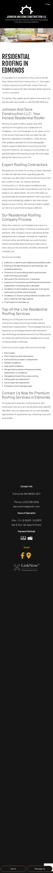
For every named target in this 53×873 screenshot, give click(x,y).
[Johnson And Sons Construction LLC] (26, 9)
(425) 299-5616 (31, 501)
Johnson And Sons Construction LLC (26, 16)
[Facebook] (23, 555)
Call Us (13, 868)
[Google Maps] (28, 555)
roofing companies (10, 92)
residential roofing (25, 77)
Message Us (40, 868)
